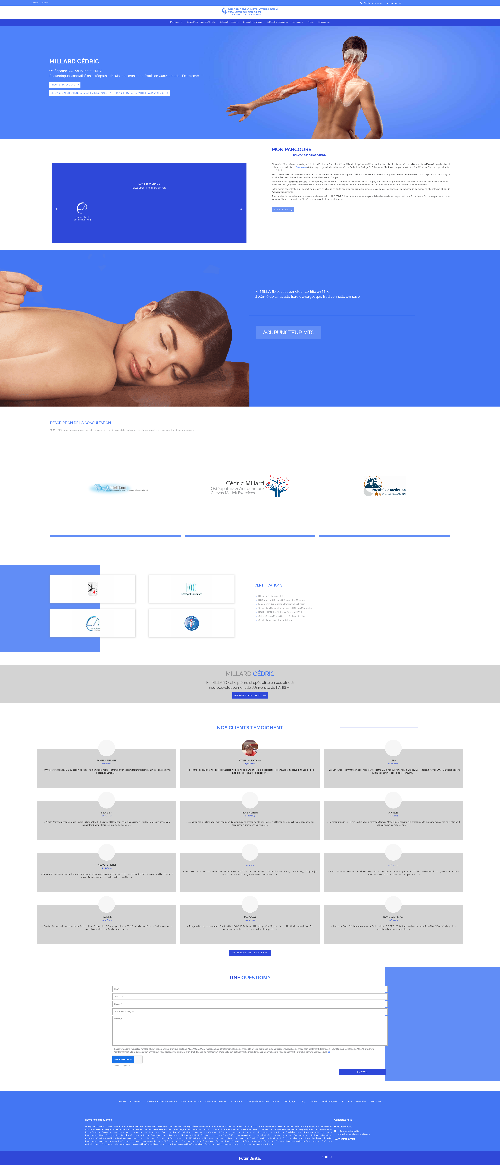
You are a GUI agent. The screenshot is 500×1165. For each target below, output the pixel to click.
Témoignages (324, 22)
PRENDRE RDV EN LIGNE (63, 85)
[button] (241, 209)
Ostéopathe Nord (146, 1126)
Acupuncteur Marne (243, 1144)
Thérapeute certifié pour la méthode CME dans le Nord (265, 1129)
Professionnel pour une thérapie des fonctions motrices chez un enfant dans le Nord (272, 1135)
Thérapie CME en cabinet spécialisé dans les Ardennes (127, 1129)
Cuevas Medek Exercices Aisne (216, 1141)
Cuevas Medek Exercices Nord (169, 1126)
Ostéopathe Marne (129, 1126)
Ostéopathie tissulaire (229, 22)
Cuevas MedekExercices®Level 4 (82, 218)
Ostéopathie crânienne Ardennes (219, 1144)
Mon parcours (176, 22)
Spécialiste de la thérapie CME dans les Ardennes (127, 1135)
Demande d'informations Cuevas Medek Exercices (79, 93)
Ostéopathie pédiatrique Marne (277, 1141)
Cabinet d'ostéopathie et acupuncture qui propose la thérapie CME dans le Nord (145, 1141)
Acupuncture (297, 22)
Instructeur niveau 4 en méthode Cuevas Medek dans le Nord (254, 1138)
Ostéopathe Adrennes (191, 1141)
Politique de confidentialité (354, 1101)
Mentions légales (329, 1101)
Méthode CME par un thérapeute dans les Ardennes (261, 1126)
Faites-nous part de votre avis (250, 952)
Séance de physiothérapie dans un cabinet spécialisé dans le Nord (131, 1132)
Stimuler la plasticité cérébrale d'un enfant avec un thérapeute (189, 1132)
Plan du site (376, 1101)
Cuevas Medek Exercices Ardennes (247, 1141)
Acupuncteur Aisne (168, 1144)
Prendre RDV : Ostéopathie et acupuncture (139, 93)
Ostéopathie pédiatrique (277, 22)
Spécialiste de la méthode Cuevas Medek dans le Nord (175, 1135)
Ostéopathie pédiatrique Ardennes (116, 1144)
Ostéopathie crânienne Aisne (190, 1144)
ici (329, 1052)
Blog (303, 1101)
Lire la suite (281, 209)
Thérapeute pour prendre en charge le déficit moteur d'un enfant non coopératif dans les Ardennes (196, 1129)
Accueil (34, 3)
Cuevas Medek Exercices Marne (306, 1141)
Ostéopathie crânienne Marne (145, 1144)
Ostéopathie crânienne (252, 22)
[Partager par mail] (392, 3)
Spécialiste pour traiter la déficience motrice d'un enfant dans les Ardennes (251, 1132)
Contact (44, 3)
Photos (311, 22)
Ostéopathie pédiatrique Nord (223, 1126)
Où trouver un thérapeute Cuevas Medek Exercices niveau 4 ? (160, 1138)
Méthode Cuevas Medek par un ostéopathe (207, 1138)
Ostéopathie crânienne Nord (196, 1126)
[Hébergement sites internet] (250, 1163)
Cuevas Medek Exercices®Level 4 (201, 22)
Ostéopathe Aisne (93, 1126)
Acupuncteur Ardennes (263, 1144)
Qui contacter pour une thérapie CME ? (217, 1135)
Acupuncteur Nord (111, 1126)
